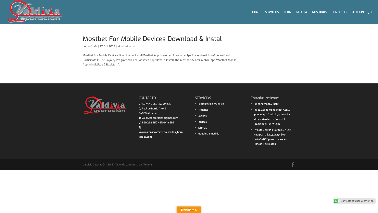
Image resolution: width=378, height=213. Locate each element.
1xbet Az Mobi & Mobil (266, 104)
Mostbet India (126, 46)
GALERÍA (301, 12)
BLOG (287, 12)
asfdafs (92, 46)
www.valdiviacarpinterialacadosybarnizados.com (161, 134)
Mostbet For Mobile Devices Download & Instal (152, 39)
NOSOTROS (319, 12)
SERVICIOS (272, 12)
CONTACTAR (339, 12)
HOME (256, 12)
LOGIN (359, 12)
